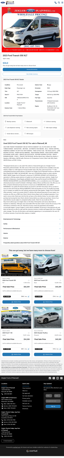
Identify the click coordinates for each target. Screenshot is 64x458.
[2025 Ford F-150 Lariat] (16, 317)
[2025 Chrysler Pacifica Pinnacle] (48, 317)
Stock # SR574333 (38, 330)
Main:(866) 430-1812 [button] (9, 404)
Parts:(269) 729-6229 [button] (9, 408)
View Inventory (26, 388)
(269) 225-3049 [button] (8, 436)
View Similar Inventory (32, 74)
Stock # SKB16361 (38, 278)
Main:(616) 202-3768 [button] (9, 420)
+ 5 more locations (7, 440)
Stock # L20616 (6, 330)
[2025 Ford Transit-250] (48, 265)
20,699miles (58, 335)
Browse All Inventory (32, 69)
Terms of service (27, 406)
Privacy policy (26, 398)
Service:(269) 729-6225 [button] (10, 406)
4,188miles (27, 282)
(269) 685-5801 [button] (8, 394)
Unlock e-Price (17, 302)
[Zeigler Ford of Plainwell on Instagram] (61, 378)
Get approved (26, 393)
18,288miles (58, 282)
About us (24, 390)
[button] (55, 2)
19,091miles (26, 335)
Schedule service (27, 401)
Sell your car (25, 403)
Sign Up (53, 406)
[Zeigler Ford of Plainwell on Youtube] (57, 378)
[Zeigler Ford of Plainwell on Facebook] (49, 378)
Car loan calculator (27, 396)
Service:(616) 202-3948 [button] (10, 422)
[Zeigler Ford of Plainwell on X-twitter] (53, 378)
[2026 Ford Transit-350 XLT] (16, 265)
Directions (25, 408)
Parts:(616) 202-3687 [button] (9, 424)
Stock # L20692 (6, 278)
